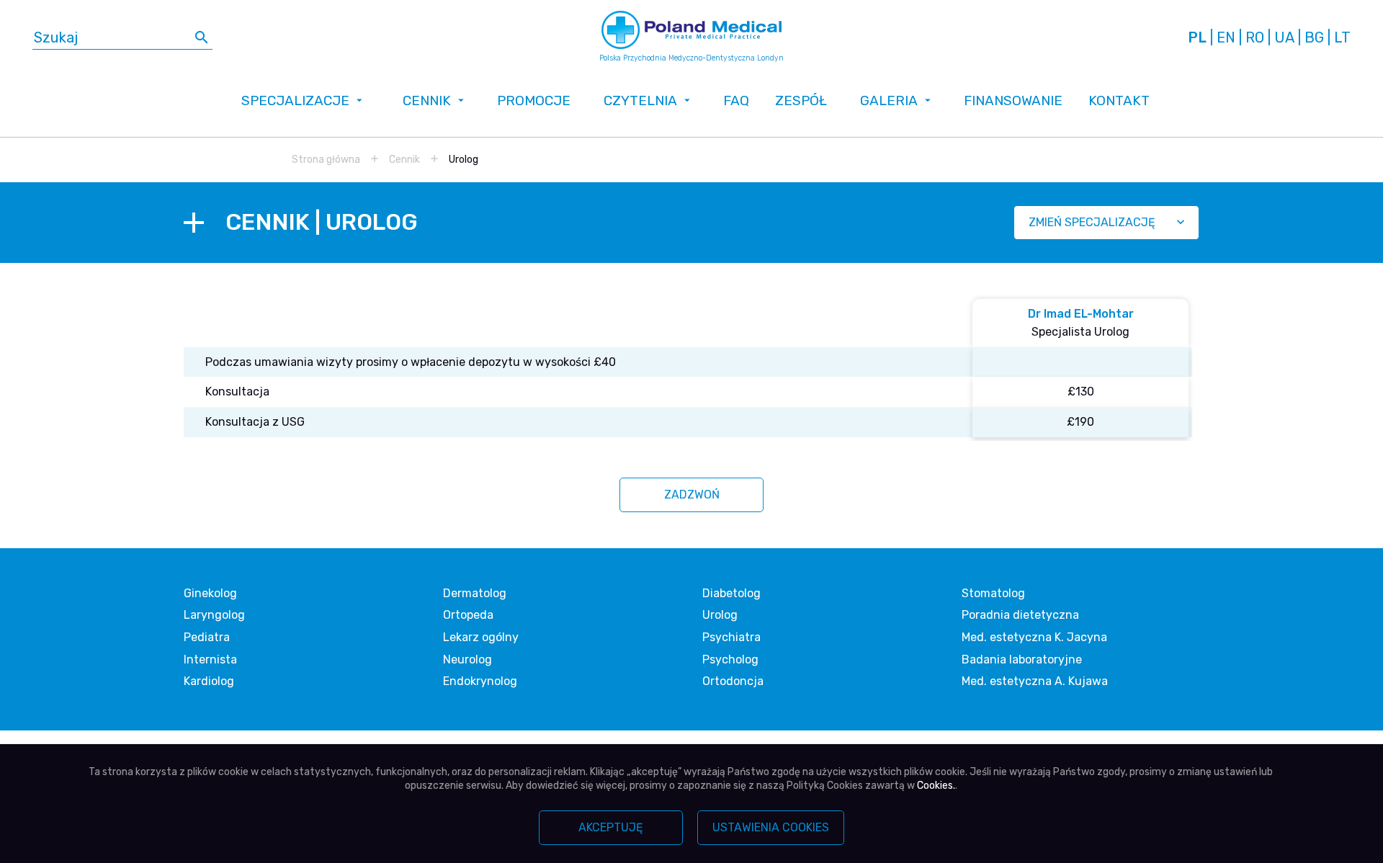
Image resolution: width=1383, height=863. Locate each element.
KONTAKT (1119, 100)
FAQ (736, 100)
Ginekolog (210, 593)
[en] (1226, 37)
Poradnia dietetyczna (1020, 615)
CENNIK (427, 100)
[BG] (1314, 37)
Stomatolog (993, 593)
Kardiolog (209, 681)
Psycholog (730, 659)
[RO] (1254, 37)
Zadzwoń (692, 494)
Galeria (889, 100)
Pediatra (207, 637)
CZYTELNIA (640, 100)
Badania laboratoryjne (1022, 659)
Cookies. (936, 785)
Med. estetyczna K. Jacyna (1034, 637)
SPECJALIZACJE (295, 100)
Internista (210, 659)
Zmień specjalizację (1092, 222)
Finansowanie (1013, 100)
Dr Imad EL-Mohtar (1081, 314)
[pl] (1197, 37)
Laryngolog (214, 615)
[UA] (1284, 37)
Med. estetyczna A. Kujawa (1035, 681)
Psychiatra (731, 637)
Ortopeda (468, 615)
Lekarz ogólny (481, 637)
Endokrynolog (480, 681)
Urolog (720, 615)
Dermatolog (474, 593)
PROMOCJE (533, 100)
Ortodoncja (733, 681)
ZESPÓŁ (801, 100)
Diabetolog (731, 593)
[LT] (1342, 37)
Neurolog (467, 659)
